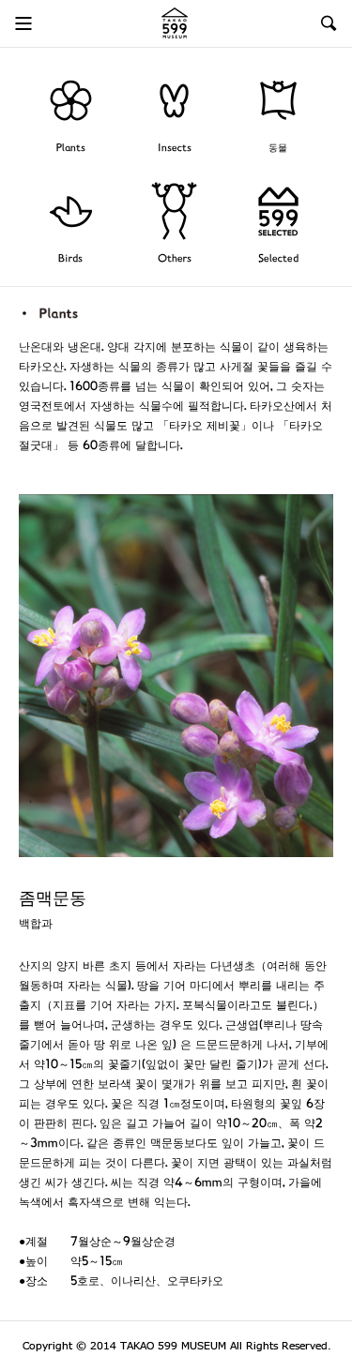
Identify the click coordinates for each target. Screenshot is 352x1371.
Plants (70, 148)
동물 (277, 148)
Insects (174, 148)
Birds (70, 259)
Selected (278, 259)
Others (174, 259)
